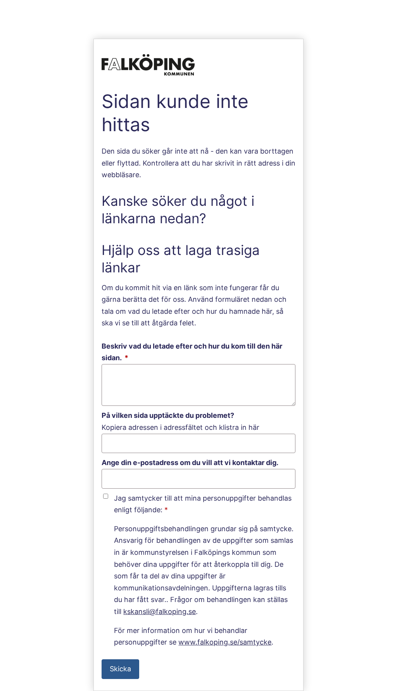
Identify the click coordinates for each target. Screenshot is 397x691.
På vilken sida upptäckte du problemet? (168, 415)
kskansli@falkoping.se (159, 611)
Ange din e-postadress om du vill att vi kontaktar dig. (190, 462)
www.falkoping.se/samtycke (224, 642)
